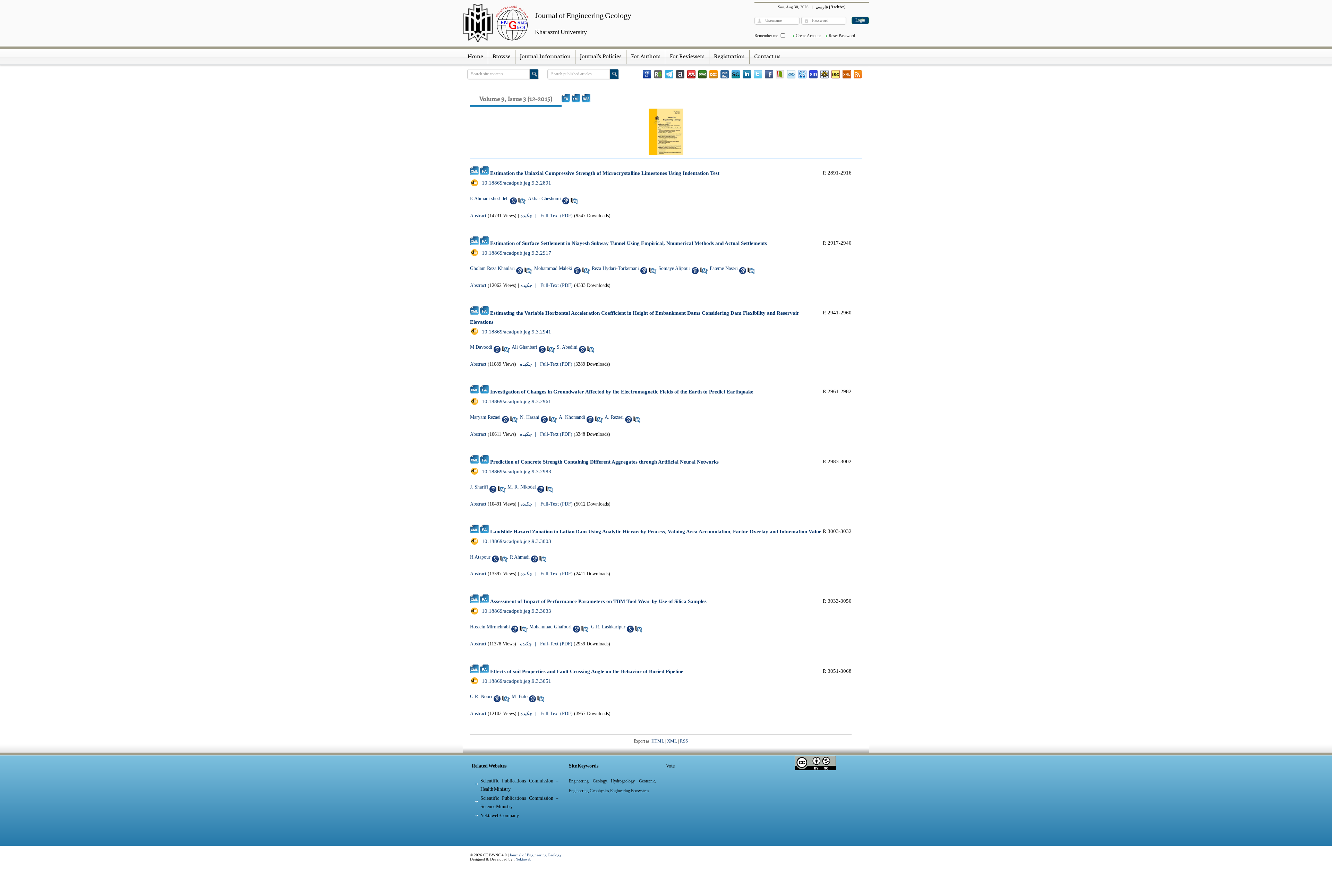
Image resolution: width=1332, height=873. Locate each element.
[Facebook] (769, 74)
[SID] (813, 74)
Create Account (808, 35)
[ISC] (835, 74)
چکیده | (529, 215)
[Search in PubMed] (521, 200)
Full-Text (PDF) (556, 215)
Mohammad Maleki (553, 268)
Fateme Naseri (724, 268)
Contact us (767, 57)
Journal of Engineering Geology (536, 855)
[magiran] (780, 74)
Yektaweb (523, 859)
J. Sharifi (479, 487)
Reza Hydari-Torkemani (615, 268)
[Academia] (680, 74)
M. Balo (520, 696)
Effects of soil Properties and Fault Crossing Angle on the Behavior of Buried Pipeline (586, 671)
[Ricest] (824, 74)
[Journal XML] (847, 74)
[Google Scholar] (647, 74)
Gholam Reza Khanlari (492, 268)
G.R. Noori (481, 696)
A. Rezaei (614, 417)
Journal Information (545, 57)
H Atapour (480, 557)
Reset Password (842, 35)
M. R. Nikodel (521, 487)
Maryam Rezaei (485, 417)
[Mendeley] (691, 74)
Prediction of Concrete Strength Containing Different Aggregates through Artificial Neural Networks (604, 462)
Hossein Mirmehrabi (490, 626)
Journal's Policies (601, 57)
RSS (684, 741)
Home (475, 57)
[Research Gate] (658, 74)
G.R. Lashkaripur (608, 626)
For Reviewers (687, 57)
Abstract (478, 215)
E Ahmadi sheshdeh (489, 198)
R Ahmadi (520, 557)
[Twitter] (758, 74)
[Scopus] (736, 74)
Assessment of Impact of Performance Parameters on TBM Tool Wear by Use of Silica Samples (598, 601)
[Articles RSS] (858, 74)
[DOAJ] (702, 74)
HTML (657, 741)
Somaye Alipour (674, 268)
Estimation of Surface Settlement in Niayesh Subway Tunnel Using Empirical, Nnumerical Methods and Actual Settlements (628, 243)
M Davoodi (481, 347)
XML (672, 741)
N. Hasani (529, 417)
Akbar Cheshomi (544, 198)
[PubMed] (724, 74)
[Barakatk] (802, 74)
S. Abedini (567, 347)
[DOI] (713, 74)
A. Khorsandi (572, 417)
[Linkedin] (747, 74)
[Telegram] (669, 74)
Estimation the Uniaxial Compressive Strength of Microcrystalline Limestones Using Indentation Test (604, 173)
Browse (502, 57)
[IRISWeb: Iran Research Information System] (791, 74)
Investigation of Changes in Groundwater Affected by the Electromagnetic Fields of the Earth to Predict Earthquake (621, 392)
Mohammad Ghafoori (550, 626)
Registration (729, 57)
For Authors (645, 57)
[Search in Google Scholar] (513, 200)
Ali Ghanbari (524, 347)
